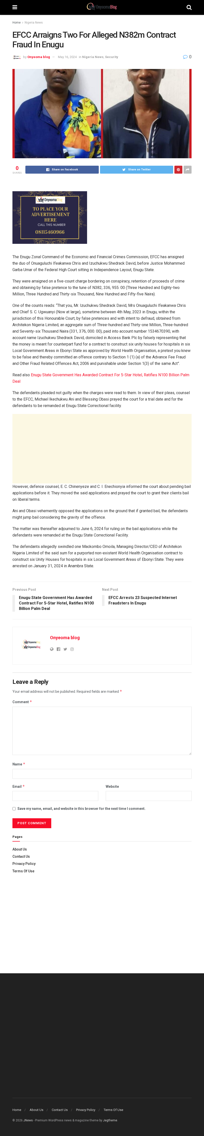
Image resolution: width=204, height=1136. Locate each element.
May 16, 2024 (67, 57)
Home (16, 22)
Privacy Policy (24, 864)
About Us (19, 849)
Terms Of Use (23, 871)
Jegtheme (110, 1120)
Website (112, 787)
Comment (22, 701)
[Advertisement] (102, 448)
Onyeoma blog (38, 57)
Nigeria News (34, 22)
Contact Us (21, 856)
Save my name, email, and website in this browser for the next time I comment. (81, 809)
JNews (28, 1120)
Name (18, 764)
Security (111, 57)
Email (18, 786)
